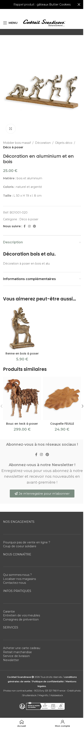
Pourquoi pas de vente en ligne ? (26, 542)
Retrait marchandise (17, 652)
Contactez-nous (14, 583)
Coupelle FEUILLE (62, 424)
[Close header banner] (79, 4)
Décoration (43, 143)
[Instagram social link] (29, 226)
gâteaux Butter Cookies (54, 4)
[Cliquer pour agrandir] (10, 128)
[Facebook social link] (24, 226)
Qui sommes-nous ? (17, 575)
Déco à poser (13, 147)
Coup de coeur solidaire (19, 546)
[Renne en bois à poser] (22, 328)
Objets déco (63, 143)
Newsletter (11, 660)
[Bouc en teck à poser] (22, 398)
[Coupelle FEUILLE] (62, 398)
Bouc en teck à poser (22, 424)
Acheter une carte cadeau (21, 648)
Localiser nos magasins (19, 579)
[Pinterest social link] (34, 226)
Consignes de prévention (21, 619)
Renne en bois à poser (22, 353)
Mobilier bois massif (17, 143)
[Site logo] (44, 22)
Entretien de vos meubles (21, 615)
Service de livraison (16, 656)
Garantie (9, 611)
